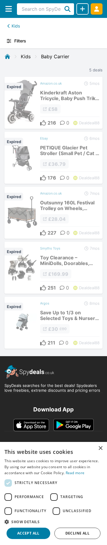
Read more (75, 472)
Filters (20, 40)
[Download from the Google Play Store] (74, 425)
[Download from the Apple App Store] (31, 425)
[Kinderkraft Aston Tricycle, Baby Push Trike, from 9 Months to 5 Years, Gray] (53, 103)
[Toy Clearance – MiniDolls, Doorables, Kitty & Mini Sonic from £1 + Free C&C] (53, 268)
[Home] (7, 56)
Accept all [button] (28, 533)
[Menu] (8, 9)
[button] (53, 521)
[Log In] (97, 8)
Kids (16, 25)
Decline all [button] (77, 533)
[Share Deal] (82, 9)
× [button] (100, 448)
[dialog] (53, 493)
